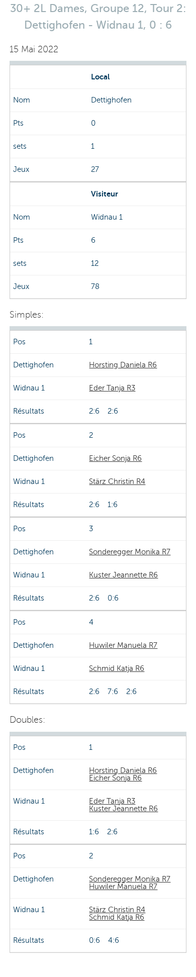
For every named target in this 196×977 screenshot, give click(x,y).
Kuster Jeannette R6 (123, 575)
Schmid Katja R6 (116, 668)
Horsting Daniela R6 (123, 365)
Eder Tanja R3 (112, 388)
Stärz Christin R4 (117, 481)
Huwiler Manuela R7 (123, 645)
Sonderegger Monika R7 (129, 552)
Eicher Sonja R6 (115, 458)
